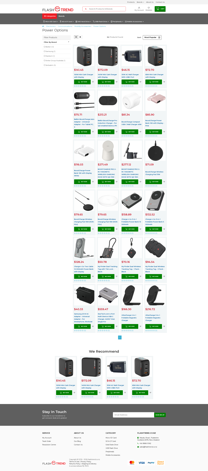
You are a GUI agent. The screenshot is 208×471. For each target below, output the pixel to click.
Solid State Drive (112, 445)
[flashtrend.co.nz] (58, 9)
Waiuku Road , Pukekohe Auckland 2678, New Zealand (148, 439)
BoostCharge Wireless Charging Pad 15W (154, 173)
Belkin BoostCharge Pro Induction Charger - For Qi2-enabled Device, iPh (107, 123)
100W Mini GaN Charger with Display (83, 76)
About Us (150, 2)
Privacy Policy (86, 462)
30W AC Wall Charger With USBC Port (130, 76)
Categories (51, 16)
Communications (65, 26)
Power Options (99, 26)
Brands (140, 2)
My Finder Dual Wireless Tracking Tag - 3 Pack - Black (155, 269)
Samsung (50, 51)
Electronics (50, 26)
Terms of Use (74, 462)
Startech (50, 56)
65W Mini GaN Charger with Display (154, 76)
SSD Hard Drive (84, 21)
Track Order (46, 441)
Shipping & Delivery (89, 464)
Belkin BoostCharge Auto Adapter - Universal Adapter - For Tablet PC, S (84, 123)
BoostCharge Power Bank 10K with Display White (83, 173)
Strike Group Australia (55, 61)
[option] (66, 377)
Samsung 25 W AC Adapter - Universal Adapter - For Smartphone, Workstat (83, 318)
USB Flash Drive (101, 21)
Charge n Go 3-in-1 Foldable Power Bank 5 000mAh (154, 221)
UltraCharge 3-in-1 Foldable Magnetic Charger (152, 317)
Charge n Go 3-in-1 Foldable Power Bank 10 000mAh (131, 221)
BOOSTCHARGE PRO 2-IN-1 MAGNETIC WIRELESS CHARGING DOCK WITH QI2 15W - (107, 173)
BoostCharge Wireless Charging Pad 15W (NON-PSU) (84, 221)
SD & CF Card (67, 21)
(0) (84, 86)
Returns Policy (74, 464)
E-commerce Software (75, 466)
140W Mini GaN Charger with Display (107, 76)
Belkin (50, 47)
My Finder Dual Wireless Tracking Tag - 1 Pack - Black (131, 269)
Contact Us (160, 2)
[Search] (86, 9)
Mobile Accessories (134, 21)
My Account (46, 438)
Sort (139, 37)
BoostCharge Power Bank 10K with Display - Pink (154, 123)
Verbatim (51, 65)
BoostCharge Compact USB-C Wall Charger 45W (131, 123)
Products (131, 2)
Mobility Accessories (82, 26)
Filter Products (50, 37)
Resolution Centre (49, 445)
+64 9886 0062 (145, 443)
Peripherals (117, 21)
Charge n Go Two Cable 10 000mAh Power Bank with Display (83, 269)
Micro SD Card (50, 21)
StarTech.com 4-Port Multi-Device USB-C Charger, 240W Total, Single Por (106, 318)
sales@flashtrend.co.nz (148, 447)
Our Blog (77, 441)
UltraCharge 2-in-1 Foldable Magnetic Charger (129, 317)
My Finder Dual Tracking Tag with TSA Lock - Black (107, 269)
